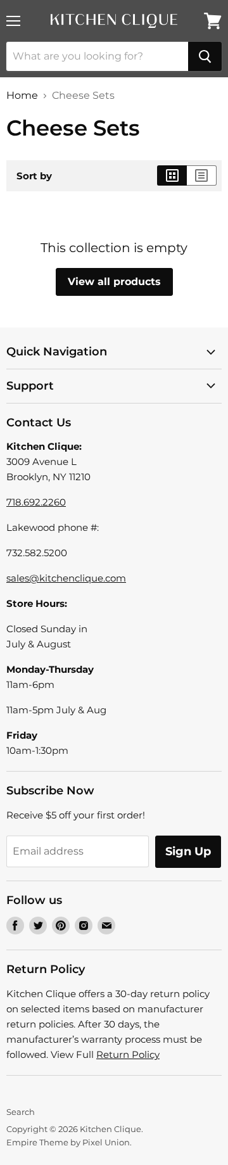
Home (22, 95)
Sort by (34, 175)
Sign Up (188, 851)
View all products (114, 282)
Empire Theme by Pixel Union (68, 1142)
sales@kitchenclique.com (66, 578)
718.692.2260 (36, 502)
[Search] (205, 56)
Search (20, 1112)
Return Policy (128, 1054)
